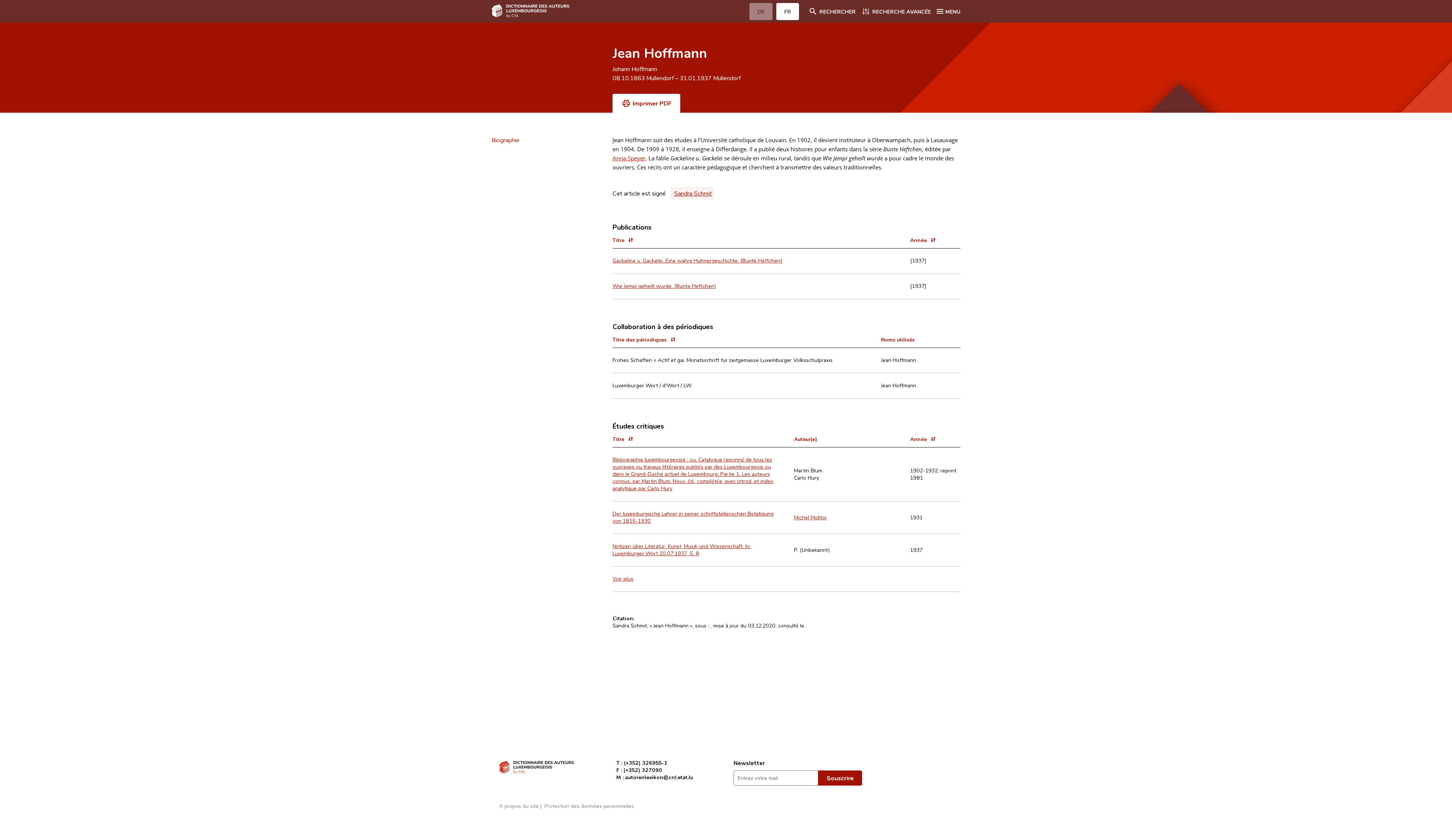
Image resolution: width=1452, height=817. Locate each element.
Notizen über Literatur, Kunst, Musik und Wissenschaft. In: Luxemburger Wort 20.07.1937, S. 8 (682, 549)
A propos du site (519, 805)
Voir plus (623, 578)
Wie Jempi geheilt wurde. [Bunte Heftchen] (664, 285)
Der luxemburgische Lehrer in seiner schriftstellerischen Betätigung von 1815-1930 (693, 517)
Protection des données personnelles (589, 805)
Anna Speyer (629, 158)
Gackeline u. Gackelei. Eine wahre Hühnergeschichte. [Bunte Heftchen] (697, 260)
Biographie (506, 140)
